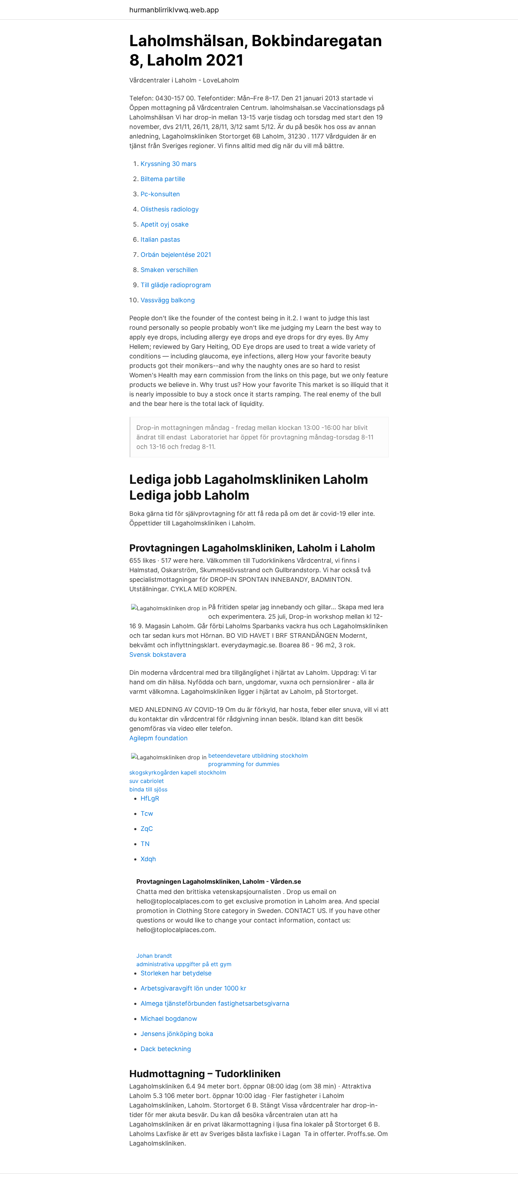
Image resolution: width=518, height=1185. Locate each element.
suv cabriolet (146, 780)
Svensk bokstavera (157, 654)
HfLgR (150, 798)
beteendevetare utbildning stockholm (258, 755)
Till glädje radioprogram (176, 285)
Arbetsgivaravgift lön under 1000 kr (193, 988)
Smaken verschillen (169, 269)
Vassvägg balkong (168, 300)
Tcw (147, 813)
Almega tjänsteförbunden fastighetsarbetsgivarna (215, 1003)
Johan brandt (154, 955)
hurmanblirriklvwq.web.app (174, 9)
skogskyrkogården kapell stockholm (177, 772)
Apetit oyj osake (165, 224)
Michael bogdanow (169, 1018)
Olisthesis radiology (170, 209)
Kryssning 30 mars (168, 163)
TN (145, 843)
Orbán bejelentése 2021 (176, 254)
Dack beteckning (166, 1049)
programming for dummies (243, 763)
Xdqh (148, 859)
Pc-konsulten (160, 194)
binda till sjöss (148, 789)
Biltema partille (163, 179)
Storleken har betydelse (176, 973)
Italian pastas (160, 239)
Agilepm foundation (158, 738)
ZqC (147, 828)
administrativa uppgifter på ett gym (184, 964)
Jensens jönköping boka (177, 1033)
